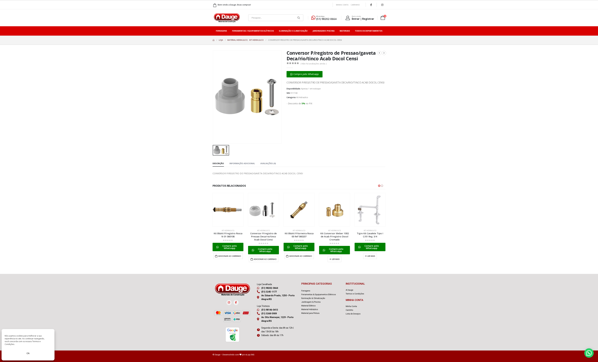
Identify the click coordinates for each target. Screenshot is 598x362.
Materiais (345, 31)
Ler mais (336, 259)
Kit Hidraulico (302, 97)
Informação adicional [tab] (242, 163)
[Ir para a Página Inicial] (213, 40)
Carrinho (355, 5)
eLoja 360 (249, 354)
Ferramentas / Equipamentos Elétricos (253, 31)
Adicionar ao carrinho (229, 256)
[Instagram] (382, 5)
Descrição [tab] (218, 163)
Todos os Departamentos (368, 31)
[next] (384, 53)
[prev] (379, 53)
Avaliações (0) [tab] (268, 163)
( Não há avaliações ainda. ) (314, 63)
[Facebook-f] (236, 302)
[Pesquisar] (298, 18)
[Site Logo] (227, 17)
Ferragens (221, 31)
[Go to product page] (228, 210)
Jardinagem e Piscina (324, 31)
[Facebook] (371, 5)
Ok (28, 353)
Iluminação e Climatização (293, 31)
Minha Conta (342, 5)
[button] (305, 74)
